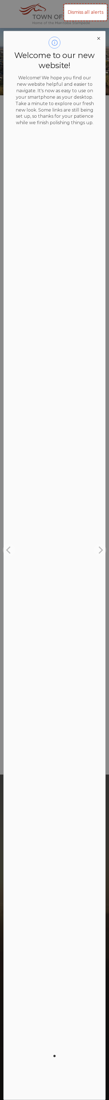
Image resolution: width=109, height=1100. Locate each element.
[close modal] (98, 38)
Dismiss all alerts (85, 12)
